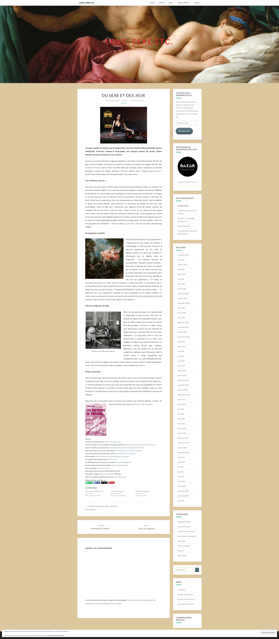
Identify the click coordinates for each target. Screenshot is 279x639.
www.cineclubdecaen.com (120, 465)
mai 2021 (180, 279)
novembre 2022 (183, 255)
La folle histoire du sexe (98, 506)
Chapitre (148, 404)
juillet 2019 (181, 346)
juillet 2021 (181, 274)
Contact (197, 3)
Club (143, 404)
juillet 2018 (181, 404)
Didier (125, 100)
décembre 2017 (183, 438)
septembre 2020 (183, 303)
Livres (170, 3)
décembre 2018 (183, 380)
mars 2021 (181, 284)
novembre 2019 (183, 327)
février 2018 (181, 428)
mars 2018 (181, 424)
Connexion (181, 590)
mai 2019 (180, 356)
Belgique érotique (184, 522)
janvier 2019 (181, 375)
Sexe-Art (113, 506)
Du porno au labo (183, 527)
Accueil (152, 3)
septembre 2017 (183, 452)
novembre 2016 (183, 496)
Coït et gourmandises (118, 491)
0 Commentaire (137, 100)
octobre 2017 (182, 448)
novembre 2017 (183, 443)
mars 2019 (181, 366)
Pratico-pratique (183, 546)
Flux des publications (185, 594)
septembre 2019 (183, 337)
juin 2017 (180, 467)
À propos (161, 3)
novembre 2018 (183, 385)
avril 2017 (181, 476)
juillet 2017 (181, 462)
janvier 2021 (181, 289)
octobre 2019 (182, 332)
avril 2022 (181, 260)
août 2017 (181, 457)
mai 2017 (180, 472)
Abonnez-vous (184, 131)
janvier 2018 (181, 433)
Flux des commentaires (186, 599)
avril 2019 (181, 361)
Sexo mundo (90, 509)
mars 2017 (181, 481)
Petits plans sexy (183, 226)
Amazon (137, 404)
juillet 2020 (181, 313)
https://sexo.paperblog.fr (113, 442)
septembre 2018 (183, 395)
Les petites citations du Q (186, 536)
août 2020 (181, 308)
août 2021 (181, 269)
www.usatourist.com (104, 468)
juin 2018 (180, 409)
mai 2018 (180, 414)
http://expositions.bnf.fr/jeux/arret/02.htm (128, 451)
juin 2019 (180, 351)
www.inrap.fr (112, 459)
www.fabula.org (120, 477)
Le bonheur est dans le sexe (94, 491)
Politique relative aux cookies (56, 635)
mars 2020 (181, 318)
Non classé (181, 541)
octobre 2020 (182, 298)
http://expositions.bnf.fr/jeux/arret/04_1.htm (141, 445)
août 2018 (181, 399)
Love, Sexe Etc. (87, 2)
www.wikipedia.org (108, 474)
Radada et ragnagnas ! (143, 491)
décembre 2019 (183, 322)
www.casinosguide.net (123, 462)
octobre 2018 (182, 390)
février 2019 (181, 371)
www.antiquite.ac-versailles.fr (126, 453)
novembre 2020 (183, 293)
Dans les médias (183, 3)
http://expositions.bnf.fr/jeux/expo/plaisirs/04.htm (127, 448)
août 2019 (181, 342)
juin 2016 (180, 501)
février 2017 (181, 486)
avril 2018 (181, 419)
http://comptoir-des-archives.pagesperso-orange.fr (112, 456)
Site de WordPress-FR (185, 604)
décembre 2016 (183, 491)
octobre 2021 (182, 264)
